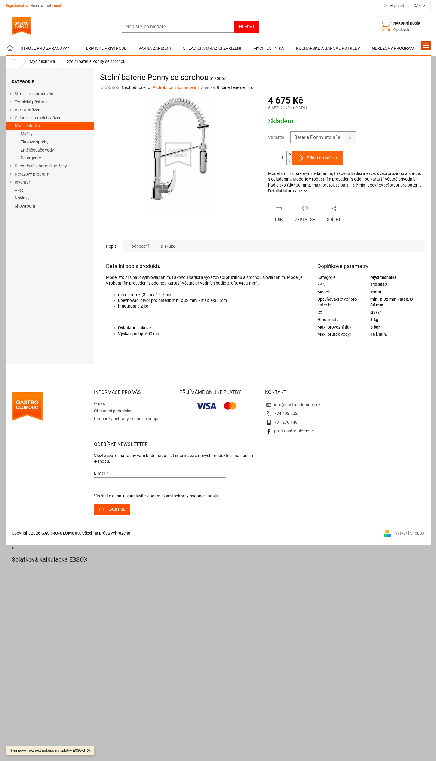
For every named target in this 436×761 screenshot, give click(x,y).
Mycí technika (27, 125)
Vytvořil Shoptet (410, 533)
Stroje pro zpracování (34, 93)
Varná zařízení (28, 110)
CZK (418, 5)
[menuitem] (10, 48)
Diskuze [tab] (168, 246)
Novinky (22, 198)
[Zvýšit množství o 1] (289, 154)
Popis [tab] (111, 246)
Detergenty (31, 157)
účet (57, 6)
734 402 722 (286, 413)
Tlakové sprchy (35, 142)
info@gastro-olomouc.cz (297, 404)
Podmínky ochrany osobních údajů (126, 418)
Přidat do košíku (322, 157)
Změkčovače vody (37, 150)
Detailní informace (285, 190)
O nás (99, 403)
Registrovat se (17, 6)
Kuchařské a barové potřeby (41, 166)
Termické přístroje (31, 101)
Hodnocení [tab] (139, 246)
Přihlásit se (112, 509)
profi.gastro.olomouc (294, 431)
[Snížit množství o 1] (289, 161)
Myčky (27, 133)
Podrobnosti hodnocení (174, 87)
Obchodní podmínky (112, 411)
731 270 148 (286, 422)
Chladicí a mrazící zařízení (38, 117)
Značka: (228, 87)
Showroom (25, 206)
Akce (19, 190)
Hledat (246, 26)
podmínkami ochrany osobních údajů (184, 496)
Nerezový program (32, 174)
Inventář (22, 182)
